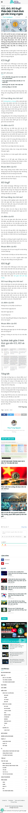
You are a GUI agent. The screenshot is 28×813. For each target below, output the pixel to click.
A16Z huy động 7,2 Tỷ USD (9, 87)
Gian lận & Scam (7, 741)
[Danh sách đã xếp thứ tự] (10, 536)
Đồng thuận (7, 714)
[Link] (17, 536)
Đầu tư (3, 675)
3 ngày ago (11, 576)
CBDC (4, 782)
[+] (20, 536)
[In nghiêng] (4, 536)
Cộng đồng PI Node (7, 753)
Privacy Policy (14, 802)
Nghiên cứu (6, 727)
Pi (1, 748)
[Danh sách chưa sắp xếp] (11, 536)
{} (18, 536)
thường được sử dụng (9, 101)
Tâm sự (3, 758)
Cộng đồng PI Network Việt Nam (11, 751)
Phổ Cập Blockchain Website (16, 806)
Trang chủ (3, 6)
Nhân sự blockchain (7, 736)
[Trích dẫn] (13, 536)
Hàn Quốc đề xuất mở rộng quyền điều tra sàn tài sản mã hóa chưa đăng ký (17, 588)
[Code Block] (15, 536)
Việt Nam (5, 745)
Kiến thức (8, 6)
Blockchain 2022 (6, 672)
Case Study (7, 730)
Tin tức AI (5, 772)
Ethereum (6, 717)
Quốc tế (5, 743)
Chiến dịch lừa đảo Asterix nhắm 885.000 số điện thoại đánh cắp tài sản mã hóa (17, 580)
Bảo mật (6, 695)
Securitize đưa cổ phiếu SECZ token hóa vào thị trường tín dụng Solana (17, 573)
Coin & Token (7, 710)
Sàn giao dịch (7, 721)
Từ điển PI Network (8, 755)
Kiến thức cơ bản (7, 704)
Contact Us (4, 800)
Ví (4, 725)
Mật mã (6, 701)
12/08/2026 (4, 464)
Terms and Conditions (20, 800)
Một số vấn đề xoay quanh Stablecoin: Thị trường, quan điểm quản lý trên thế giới (13, 514)
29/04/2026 (4, 518)
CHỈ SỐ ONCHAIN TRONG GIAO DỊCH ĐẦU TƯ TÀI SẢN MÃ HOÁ (13, 462)
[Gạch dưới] (6, 536)
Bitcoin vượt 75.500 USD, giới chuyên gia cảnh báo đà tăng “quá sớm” (17, 610)
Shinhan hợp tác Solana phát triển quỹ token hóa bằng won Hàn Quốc (17, 595)
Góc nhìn (4, 483)
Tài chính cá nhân (7, 679)
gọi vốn (6, 410)
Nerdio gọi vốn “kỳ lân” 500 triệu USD (12, 84)
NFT (3, 788)
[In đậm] (2, 536)
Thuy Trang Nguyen (8, 17)
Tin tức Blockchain (8, 774)
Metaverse (4, 733)
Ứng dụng (4, 779)
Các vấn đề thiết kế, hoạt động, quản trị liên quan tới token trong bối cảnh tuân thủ (17, 602)
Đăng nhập (24, 527)
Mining (6, 719)
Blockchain (7, 708)
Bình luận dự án (7, 763)
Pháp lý (3, 739)
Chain (5, 697)
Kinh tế (4, 786)
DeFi (5, 712)
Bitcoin (6, 706)
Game (4, 784)
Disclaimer (11, 800)
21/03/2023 (17, 17)
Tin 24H (4, 769)
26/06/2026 (4, 490)
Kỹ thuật (6, 699)
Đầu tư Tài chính (7, 677)
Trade (5, 723)
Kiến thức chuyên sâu (8, 693)
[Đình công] (8, 536)
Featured (3, 685)
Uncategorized (6, 458)
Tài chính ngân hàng (8, 790)
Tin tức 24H (4, 761)
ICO (11, 410)
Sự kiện (4, 767)
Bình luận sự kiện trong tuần (10, 765)
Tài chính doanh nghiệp (9, 682)
